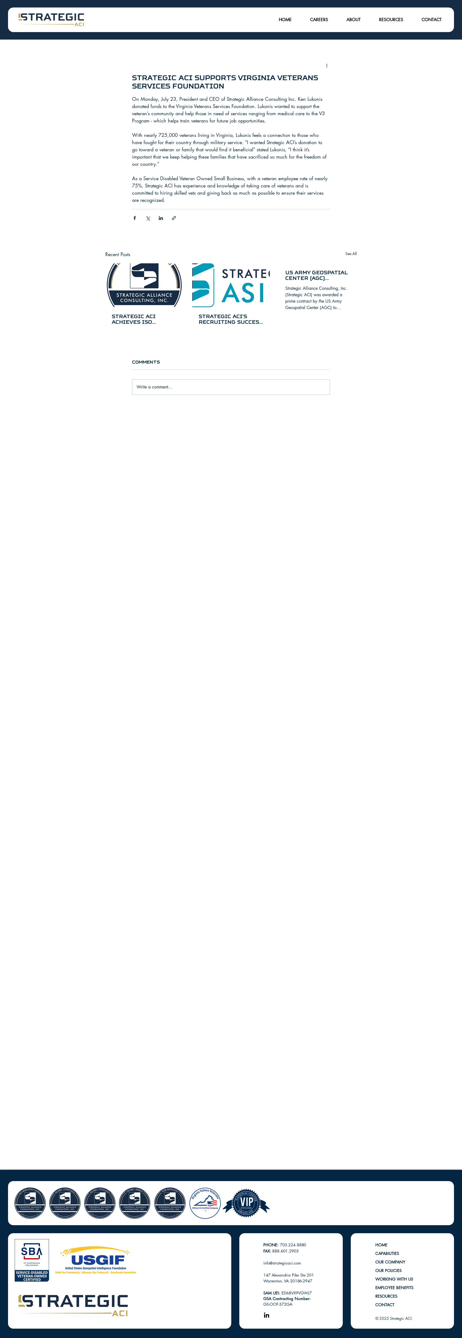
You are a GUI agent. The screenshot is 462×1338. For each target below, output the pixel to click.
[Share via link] (173, 218)
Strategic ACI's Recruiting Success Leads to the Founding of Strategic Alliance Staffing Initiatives (231, 319)
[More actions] (327, 65)
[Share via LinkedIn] (160, 218)
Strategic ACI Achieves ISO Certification (134, 319)
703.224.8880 (293, 1244)
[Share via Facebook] (134, 218)
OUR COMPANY (390, 1261)
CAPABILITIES (387, 1253)
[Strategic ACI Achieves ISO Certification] (144, 285)
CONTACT (384, 1304)
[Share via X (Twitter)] (147, 218)
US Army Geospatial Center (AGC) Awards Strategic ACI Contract (316, 275)
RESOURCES (386, 1296)
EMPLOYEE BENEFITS (394, 1287)
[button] (319, 20)
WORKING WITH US (394, 1279)
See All (351, 253)
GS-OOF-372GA (277, 1304)
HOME (381, 1244)
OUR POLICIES (388, 1270)
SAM (268, 1292)
